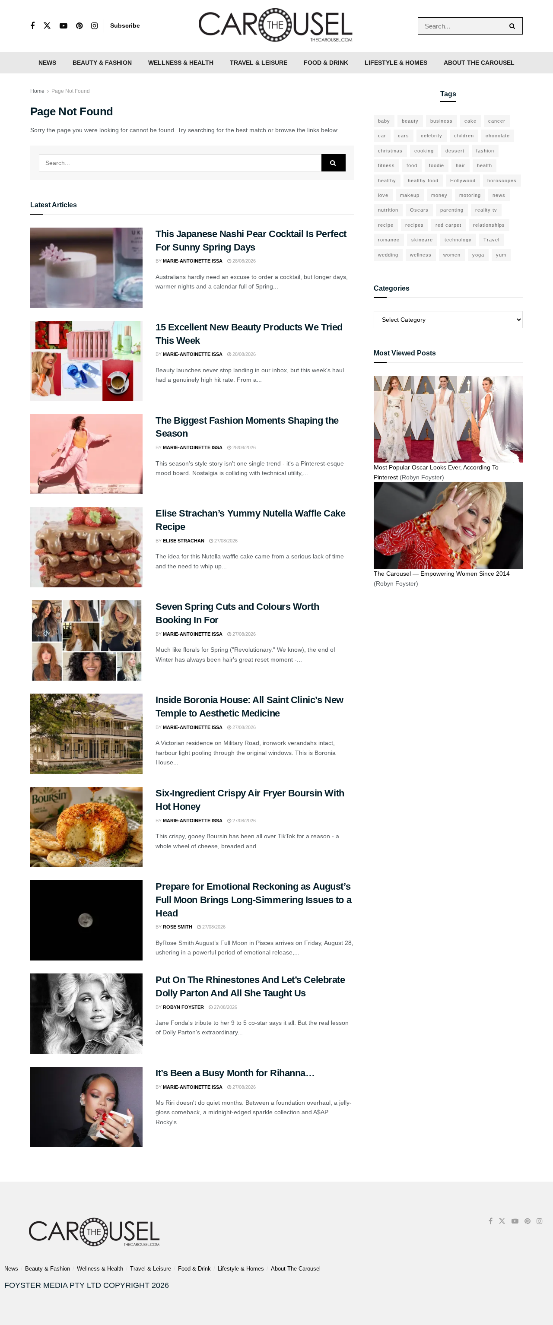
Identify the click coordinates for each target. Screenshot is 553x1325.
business (441, 121)
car (382, 135)
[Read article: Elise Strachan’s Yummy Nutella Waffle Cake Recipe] (86, 547)
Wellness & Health (180, 62)
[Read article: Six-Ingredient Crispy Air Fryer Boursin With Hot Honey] (86, 827)
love (383, 195)
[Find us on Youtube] (63, 26)
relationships (489, 225)
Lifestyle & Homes (396, 62)
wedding (388, 254)
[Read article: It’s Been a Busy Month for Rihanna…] (86, 1107)
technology (458, 239)
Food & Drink (326, 62)
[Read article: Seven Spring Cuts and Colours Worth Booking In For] (86, 640)
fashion (485, 150)
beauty (410, 121)
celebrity (431, 135)
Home (37, 91)
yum (501, 254)
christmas (390, 150)
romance (389, 239)
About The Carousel (479, 62)
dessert (454, 150)
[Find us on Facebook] (32, 26)
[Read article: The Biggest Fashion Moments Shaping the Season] (86, 454)
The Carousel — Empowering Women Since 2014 (442, 573)
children (464, 135)
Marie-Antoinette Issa (192, 260)
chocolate (498, 135)
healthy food (423, 180)
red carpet (448, 225)
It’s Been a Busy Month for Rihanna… (235, 1073)
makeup (410, 195)
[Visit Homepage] (276, 26)
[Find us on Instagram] (94, 26)
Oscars (419, 209)
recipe (386, 225)
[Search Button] (514, 26)
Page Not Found (70, 91)
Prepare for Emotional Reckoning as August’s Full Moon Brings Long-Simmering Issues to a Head (253, 900)
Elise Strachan (183, 540)
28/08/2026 (243, 260)
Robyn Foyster (183, 1007)
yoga (478, 254)
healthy (387, 180)
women (452, 254)
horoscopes (502, 180)
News (47, 62)
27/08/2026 (225, 540)
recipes (414, 225)
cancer (496, 121)
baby (384, 121)
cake (470, 121)
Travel (491, 239)
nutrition (388, 209)
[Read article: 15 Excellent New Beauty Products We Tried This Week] (86, 361)
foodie (436, 165)
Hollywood (463, 180)
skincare (422, 239)
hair (460, 165)
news (499, 195)
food (412, 165)
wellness (421, 254)
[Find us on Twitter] (47, 26)
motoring (470, 195)
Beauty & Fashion (102, 62)
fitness (386, 165)
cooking (424, 150)
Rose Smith (177, 926)
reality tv (486, 209)
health (484, 165)
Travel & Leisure (258, 62)
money (439, 195)
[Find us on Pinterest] (79, 26)
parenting (452, 209)
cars (403, 135)
